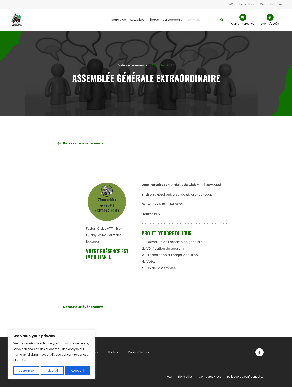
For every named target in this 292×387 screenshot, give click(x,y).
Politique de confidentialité (245, 377)
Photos (154, 20)
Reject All (52, 370)
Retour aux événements (83, 143)
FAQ (230, 4)
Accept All (78, 370)
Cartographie (172, 20)
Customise (26, 370)
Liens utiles (246, 4)
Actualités (137, 20)
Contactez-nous (271, 4)
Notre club (118, 20)
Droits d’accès (138, 352)
